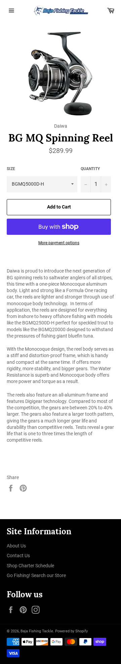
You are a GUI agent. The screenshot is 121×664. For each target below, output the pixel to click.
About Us (16, 545)
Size (11, 168)
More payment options (58, 243)
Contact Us (18, 555)
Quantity (90, 168)
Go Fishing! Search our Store (36, 575)
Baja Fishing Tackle (37, 631)
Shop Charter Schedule (30, 565)
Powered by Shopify (71, 631)
